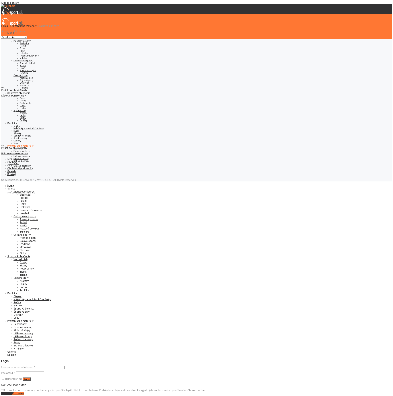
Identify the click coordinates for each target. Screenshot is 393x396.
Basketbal (25, 194)
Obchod (12, 162)
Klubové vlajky (22, 330)
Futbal (23, 222)
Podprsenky (27, 268)
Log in (26, 379)
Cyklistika (25, 243)
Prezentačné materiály (20, 145)
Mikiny (23, 265)
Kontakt (11, 171)
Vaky (16, 317)
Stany (17, 342)
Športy (11, 188)
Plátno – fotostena (12, 153)
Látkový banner (10, 95)
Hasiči (23, 225)
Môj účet (12, 159)
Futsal (23, 200)
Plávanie (24, 87)
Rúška (17, 302)
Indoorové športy (24, 191)
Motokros (25, 247)
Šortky (23, 287)
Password (8, 372)
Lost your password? (13, 384)
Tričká (23, 274)
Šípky (23, 253)
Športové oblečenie (18, 92)
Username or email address (18, 367)
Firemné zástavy (22, 151)
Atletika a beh (28, 237)
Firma (4, 25)
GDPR (10, 165)
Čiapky (17, 296)
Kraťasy (24, 280)
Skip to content (10, 2)
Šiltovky (18, 305)
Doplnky (12, 293)
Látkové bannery (22, 156)
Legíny (23, 283)
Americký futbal (29, 219)
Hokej (23, 203)
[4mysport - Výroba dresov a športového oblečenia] (12, 16)
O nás (10, 174)
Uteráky (18, 314)
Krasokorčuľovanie (31, 210)
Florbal (24, 197)
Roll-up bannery (21, 161)
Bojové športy (28, 240)
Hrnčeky (19, 348)
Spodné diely (21, 277)
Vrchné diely (20, 95)
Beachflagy (20, 324)
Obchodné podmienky (20, 168)
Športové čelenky (24, 308)
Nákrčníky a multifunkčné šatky (32, 299)
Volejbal (24, 213)
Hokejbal (25, 207)
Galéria (11, 351)
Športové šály (22, 311)
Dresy (22, 98)
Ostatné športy (22, 234)
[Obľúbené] (2, 87)
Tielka (23, 271)
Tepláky (24, 290)
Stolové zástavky (22, 166)
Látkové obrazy (21, 158)
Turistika (24, 231)
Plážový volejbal (29, 228)
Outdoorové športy (25, 216)
